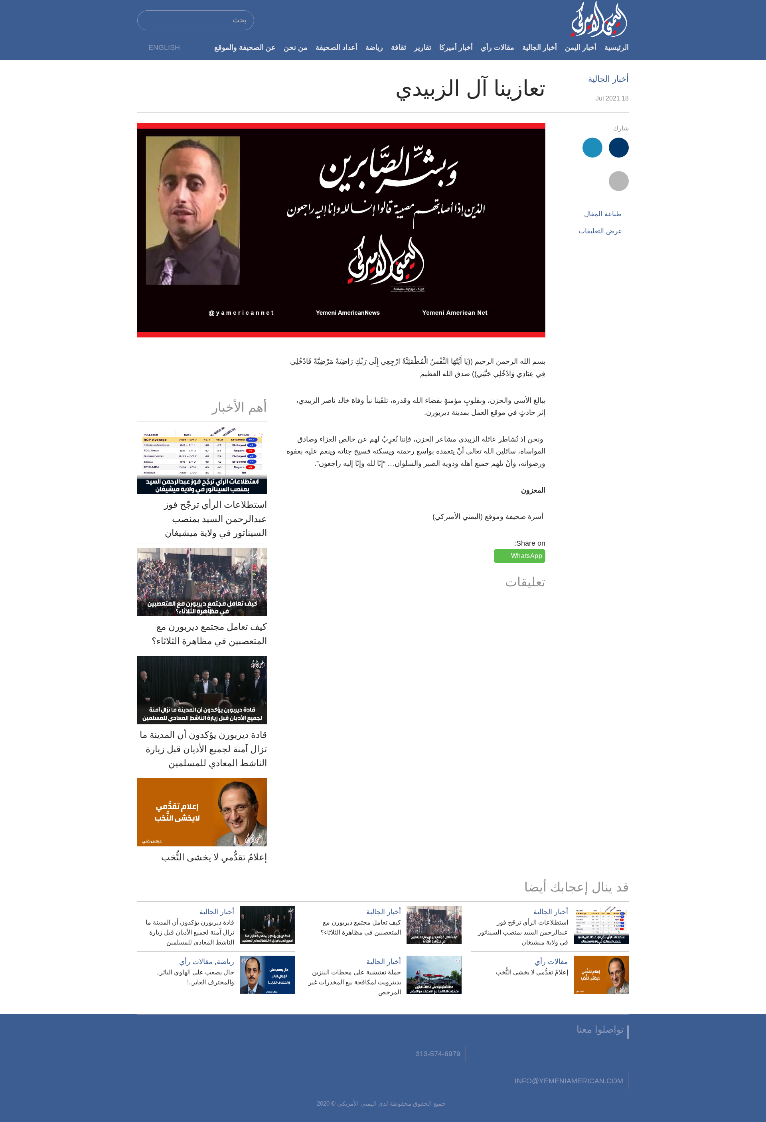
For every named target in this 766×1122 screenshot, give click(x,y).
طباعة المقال (603, 214)
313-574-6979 (438, 1053)
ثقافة (398, 47)
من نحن (296, 47)
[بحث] (147, 20)
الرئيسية (616, 47)
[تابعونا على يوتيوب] (564, 1056)
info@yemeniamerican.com (569, 1081)
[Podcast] (483, 1056)
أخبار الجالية (539, 47)
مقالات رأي (497, 47)
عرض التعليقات (600, 231)
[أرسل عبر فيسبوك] (619, 148)
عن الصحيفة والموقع (245, 47)
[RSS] (510, 1056)
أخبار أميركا (456, 47)
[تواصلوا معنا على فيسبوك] (619, 1056)
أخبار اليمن (580, 47)
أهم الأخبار (239, 407)
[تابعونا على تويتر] (592, 1056)
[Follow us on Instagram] (537, 1056)
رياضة (374, 47)
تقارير (422, 47)
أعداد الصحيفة (336, 47)
